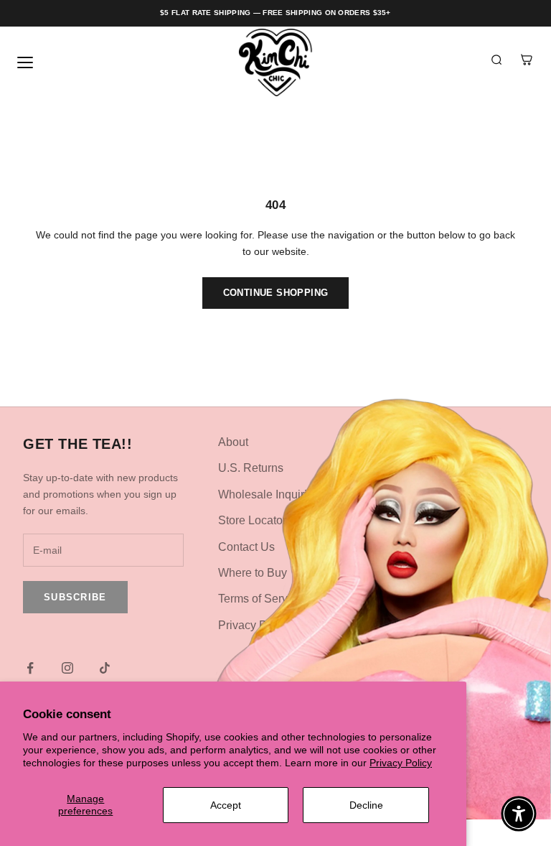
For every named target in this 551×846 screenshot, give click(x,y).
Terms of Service (260, 598)
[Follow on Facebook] (30, 668)
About (233, 442)
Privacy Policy (400, 762)
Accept (225, 805)
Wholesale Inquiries (268, 494)
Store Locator (252, 520)
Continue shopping (276, 292)
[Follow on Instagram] (67, 668)
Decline (366, 805)
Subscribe (75, 597)
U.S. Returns (250, 468)
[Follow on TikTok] (105, 668)
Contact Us (246, 547)
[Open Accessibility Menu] (519, 814)
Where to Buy (252, 573)
